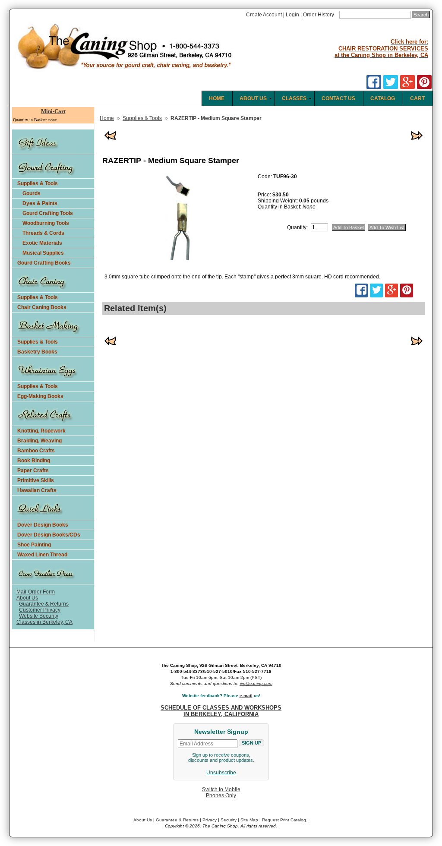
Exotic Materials (42, 243)
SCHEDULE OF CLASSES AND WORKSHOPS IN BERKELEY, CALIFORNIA (221, 710)
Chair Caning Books (41, 307)
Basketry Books (37, 352)
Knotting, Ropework (41, 431)
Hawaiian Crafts (37, 490)
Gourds (31, 193)
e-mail (246, 695)
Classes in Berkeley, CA (44, 622)
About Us (27, 598)
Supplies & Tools (37, 183)
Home (107, 118)
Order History (318, 15)
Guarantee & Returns (44, 604)
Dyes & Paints (39, 203)
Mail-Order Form (35, 592)
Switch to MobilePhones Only (221, 792)
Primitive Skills (35, 480)
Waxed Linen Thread (42, 555)
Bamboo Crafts (36, 451)
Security (229, 820)
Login (292, 15)
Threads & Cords (43, 233)
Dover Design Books (42, 525)
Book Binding (33, 461)
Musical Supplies (43, 253)
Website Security (38, 616)
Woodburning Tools (45, 223)
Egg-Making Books (40, 396)
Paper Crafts (33, 470)
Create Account (264, 15)
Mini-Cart (53, 111)
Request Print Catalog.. (285, 820)
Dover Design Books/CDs (48, 535)
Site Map (249, 820)
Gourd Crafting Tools (47, 213)
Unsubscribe (221, 773)
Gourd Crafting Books (44, 263)
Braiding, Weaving (39, 441)
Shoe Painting (34, 545)
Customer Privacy (39, 610)
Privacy (209, 820)
